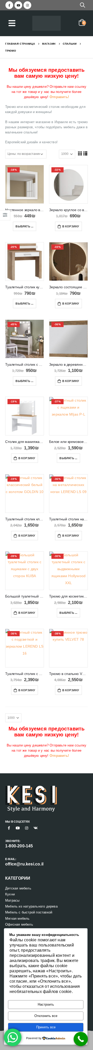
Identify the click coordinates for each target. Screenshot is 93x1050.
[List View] (85, 153)
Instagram (26, 828)
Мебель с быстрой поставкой (28, 912)
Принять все (46, 1027)
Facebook (9, 828)
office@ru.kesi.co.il (24, 864)
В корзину (70, 226)
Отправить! (59, 97)
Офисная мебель (19, 924)
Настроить (46, 1004)
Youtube (18, 828)
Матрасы (12, 900)
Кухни (10, 894)
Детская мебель (18, 888)
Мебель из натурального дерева (31, 906)
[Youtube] (18, 5)
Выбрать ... (24, 226)
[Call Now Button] (81, 1039)
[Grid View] (80, 153)
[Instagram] (27, 5)
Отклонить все (45, 1016)
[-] (46, 23)
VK (36, 828)
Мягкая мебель (17, 918)
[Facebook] (9, 5)
